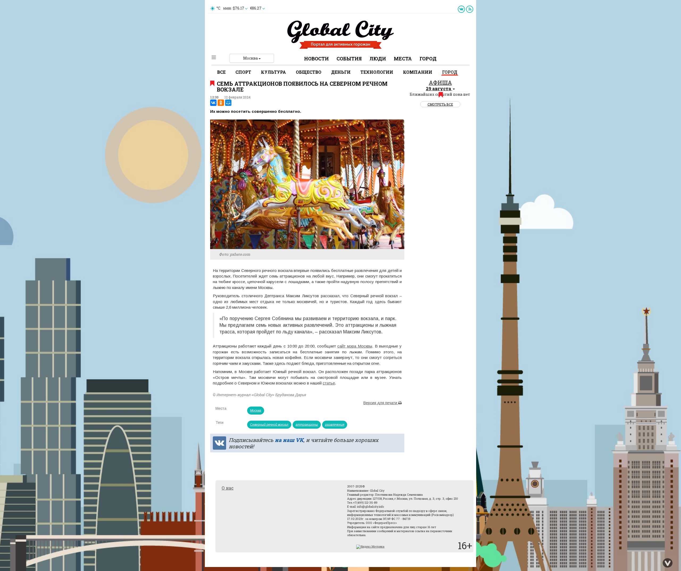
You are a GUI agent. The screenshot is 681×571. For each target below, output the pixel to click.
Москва (251, 58)
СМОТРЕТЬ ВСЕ (440, 104)
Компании (417, 72)
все (221, 72)
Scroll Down (667, 563)
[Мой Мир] (228, 103)
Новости (316, 58)
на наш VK (289, 439)
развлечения (334, 425)
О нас (228, 488)
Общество (308, 72)
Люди (377, 58)
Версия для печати (380, 403)
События (349, 58)
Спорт (243, 72)
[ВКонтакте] (213, 103)
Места (403, 58)
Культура (273, 72)
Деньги (341, 72)
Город (428, 58)
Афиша (440, 82)
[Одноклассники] (221, 103)
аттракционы (307, 425)
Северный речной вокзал (269, 425)
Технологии (376, 72)
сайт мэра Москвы (354, 346)
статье (329, 383)
